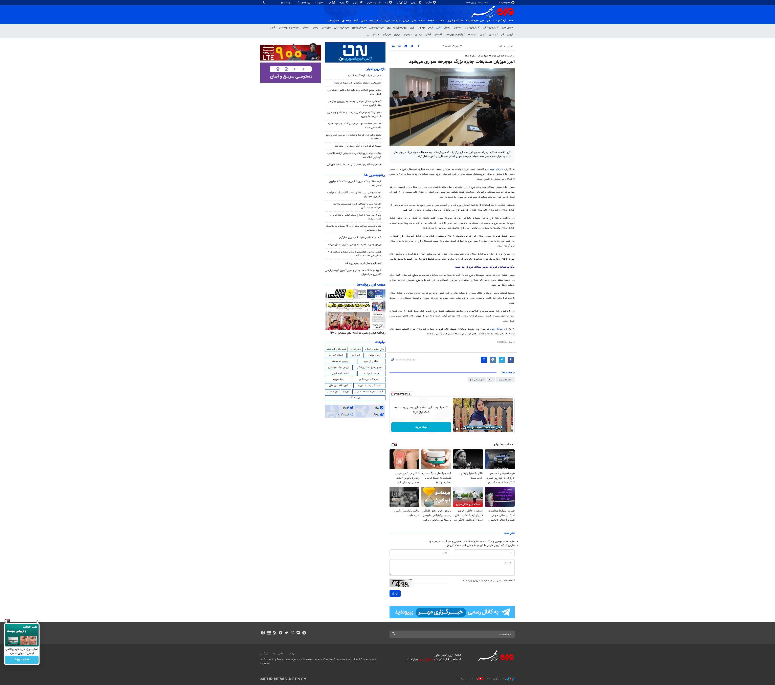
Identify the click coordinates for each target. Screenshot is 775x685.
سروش (414, 2)
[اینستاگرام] (292, 633)
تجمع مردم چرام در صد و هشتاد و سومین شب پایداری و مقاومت (353, 137)
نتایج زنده (319, 2)
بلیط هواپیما (338, 379)
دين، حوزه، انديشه (475, 21)
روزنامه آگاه (355, 398)
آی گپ (400, 2)
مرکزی (397, 35)
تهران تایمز (332, 392)
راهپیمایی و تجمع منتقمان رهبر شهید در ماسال (357, 83)
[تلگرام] (304, 633)
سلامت (440, 21)
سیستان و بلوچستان (289, 28)
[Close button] (37, 621)
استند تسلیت (336, 355)
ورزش (406, 21)
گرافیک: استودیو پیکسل (468, 679)
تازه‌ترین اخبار (376, 69)
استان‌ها (374, 21)
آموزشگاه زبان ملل (338, 386)
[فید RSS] (274, 633)
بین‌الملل (385, 21)
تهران (412, 28)
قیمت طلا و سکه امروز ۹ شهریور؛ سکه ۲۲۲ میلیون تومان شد (355, 183)
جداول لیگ (302, 2)
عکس (364, 21)
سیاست (396, 21)
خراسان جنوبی (376, 28)
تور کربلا (356, 355)
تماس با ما (278, 654)
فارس (272, 28)
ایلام (430, 28)
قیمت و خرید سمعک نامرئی (369, 392)
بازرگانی (264, 654)
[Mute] (462, 428)
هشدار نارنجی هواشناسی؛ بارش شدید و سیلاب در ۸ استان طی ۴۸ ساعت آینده (354, 254)
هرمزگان (387, 35)
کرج (491, 380)
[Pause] (457, 428)
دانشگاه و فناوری (455, 21)
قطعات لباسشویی (341, 373)
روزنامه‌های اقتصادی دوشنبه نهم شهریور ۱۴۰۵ (356, 332)
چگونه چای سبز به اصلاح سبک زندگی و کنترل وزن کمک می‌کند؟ (355, 217)
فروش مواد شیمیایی (338, 367)
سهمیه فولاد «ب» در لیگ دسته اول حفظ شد (358, 146)
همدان (376, 35)
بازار (414, 21)
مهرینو (346, 392)
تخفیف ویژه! (22, 660)
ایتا (329, 2)
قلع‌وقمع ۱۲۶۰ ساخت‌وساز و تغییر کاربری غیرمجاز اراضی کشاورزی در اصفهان (353, 272)
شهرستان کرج (477, 380)
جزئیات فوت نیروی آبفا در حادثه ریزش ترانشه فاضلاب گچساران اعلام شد (354, 155)
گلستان (438, 35)
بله (387, 2)
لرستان (418, 35)
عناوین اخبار (507, 28)
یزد (367, 35)
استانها (510, 46)
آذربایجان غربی (472, 28)
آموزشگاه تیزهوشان (369, 379)
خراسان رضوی (359, 28)
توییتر (356, 2)
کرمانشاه (472, 35)
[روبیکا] (280, 633)
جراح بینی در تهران (374, 349)
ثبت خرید (421, 427)
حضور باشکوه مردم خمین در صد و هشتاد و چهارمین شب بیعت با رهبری (354, 114)
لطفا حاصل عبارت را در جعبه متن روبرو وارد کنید (489, 581)
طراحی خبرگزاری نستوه (497, 679)
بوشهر (422, 28)
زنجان (315, 28)
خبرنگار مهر (497, 169)
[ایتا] (262, 633)
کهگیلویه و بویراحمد (455, 35)
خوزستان (326, 28)
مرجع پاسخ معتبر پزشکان (369, 367)
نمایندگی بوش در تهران (369, 386)
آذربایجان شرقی (490, 28)
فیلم (356, 21)
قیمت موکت (375, 355)
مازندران (408, 35)
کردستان (493, 35)
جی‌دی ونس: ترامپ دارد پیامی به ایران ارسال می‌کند (354, 245)
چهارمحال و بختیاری (396, 28)
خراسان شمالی (341, 28)
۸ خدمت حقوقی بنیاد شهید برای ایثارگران (360, 237)
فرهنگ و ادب (499, 21)
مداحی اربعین (371, 361)
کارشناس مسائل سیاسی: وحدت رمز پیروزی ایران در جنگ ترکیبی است (355, 103)
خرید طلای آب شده (336, 349)
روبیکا (342, 2)
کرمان (483, 35)
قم (502, 35)
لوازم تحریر (355, 349)
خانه (511, 21)
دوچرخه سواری (505, 380)
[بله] (298, 633)
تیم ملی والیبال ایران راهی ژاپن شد (363, 263)
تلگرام (429, 2)
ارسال (395, 593)
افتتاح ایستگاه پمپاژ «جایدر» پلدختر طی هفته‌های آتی (354, 165)
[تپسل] (393, 394)
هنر (488, 21)
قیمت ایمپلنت (371, 373)
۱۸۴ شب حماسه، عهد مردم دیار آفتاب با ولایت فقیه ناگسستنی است (354, 125)
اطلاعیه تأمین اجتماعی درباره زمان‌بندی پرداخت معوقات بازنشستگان (357, 206)
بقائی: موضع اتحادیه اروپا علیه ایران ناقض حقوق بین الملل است (354, 92)
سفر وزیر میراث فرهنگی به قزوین (364, 76)
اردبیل (447, 28)
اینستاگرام (372, 2)
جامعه (431, 21)
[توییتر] (286, 633)
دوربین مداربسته (340, 361)
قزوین (510, 35)
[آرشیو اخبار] (268, 633)
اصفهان (457, 28)
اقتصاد (422, 21)
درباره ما (293, 654)
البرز (438, 28)
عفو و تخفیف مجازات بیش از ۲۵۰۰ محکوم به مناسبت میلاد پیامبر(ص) (353, 228)
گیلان (428, 35)
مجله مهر (346, 21)
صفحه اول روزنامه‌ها (371, 284)
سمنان (306, 28)
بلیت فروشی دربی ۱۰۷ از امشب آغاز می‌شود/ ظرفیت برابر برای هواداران (354, 194)
